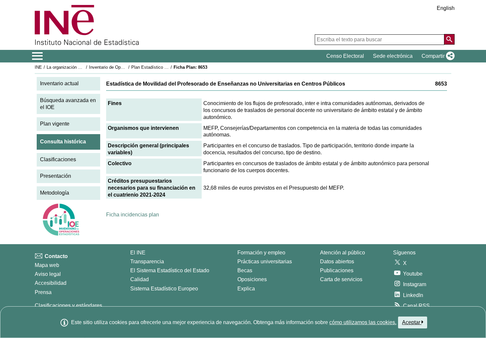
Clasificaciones (58, 159)
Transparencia (147, 261)
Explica (246, 288)
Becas (244, 270)
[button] (437, 56)
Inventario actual (59, 83)
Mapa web (47, 265)
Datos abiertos (337, 261)
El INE (137, 252)
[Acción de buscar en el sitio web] (449, 39)
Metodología (54, 193)
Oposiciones (252, 279)
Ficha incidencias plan (132, 214)
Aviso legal (48, 274)
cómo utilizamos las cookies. (362, 322)
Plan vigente (54, 124)
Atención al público (342, 252)
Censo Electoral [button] (345, 56)
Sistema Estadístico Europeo (164, 288)
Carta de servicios (341, 279)
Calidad (139, 279)
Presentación (55, 176)
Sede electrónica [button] (393, 56)
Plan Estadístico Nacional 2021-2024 (166, 67)
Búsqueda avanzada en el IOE (68, 103)
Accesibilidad (50, 283)
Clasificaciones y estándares (68, 305)
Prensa (43, 292)
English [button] (446, 8)
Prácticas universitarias (264, 261)
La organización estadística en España (84, 67)
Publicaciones (336, 270)
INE (38, 67)
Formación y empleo (261, 252)
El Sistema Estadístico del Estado (169, 270)
